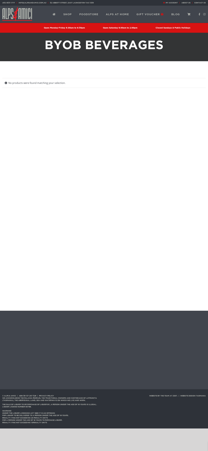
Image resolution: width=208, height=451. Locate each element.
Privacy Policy (46, 396)
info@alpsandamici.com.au (32, 3)
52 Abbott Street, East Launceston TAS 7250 (72, 3)
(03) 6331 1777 (8, 3)
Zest (175, 396)
